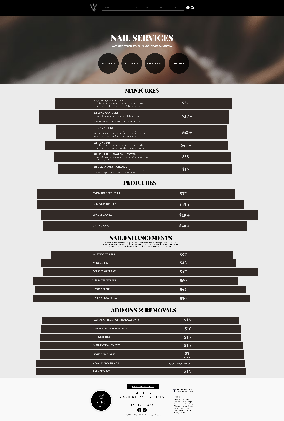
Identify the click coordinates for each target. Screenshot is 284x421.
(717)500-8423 (142, 405)
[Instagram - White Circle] (192, 7)
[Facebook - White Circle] (188, 7)
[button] (120, 7)
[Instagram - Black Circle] (145, 410)
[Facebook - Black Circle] (139, 410)
